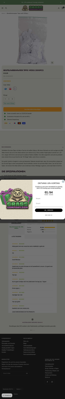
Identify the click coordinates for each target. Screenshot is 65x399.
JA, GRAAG (48, 210)
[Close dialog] (63, 181)
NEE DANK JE (48, 215)
